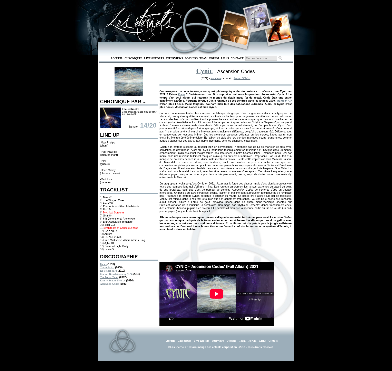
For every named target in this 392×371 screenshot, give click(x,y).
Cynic (204, 70)
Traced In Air (107, 267)
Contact (237, 58)
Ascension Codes (109, 283)
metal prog (216, 78)
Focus (103, 264)
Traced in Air (284, 100)
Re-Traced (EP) (108, 270)
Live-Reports (154, 58)
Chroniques (133, 58)
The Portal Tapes (109, 277)
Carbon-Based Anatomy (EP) (116, 273)
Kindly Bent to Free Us (112, 280)
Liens (225, 58)
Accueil (117, 58)
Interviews (174, 58)
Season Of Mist (242, 78)
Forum (214, 58)
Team (203, 58)
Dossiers (191, 58)
